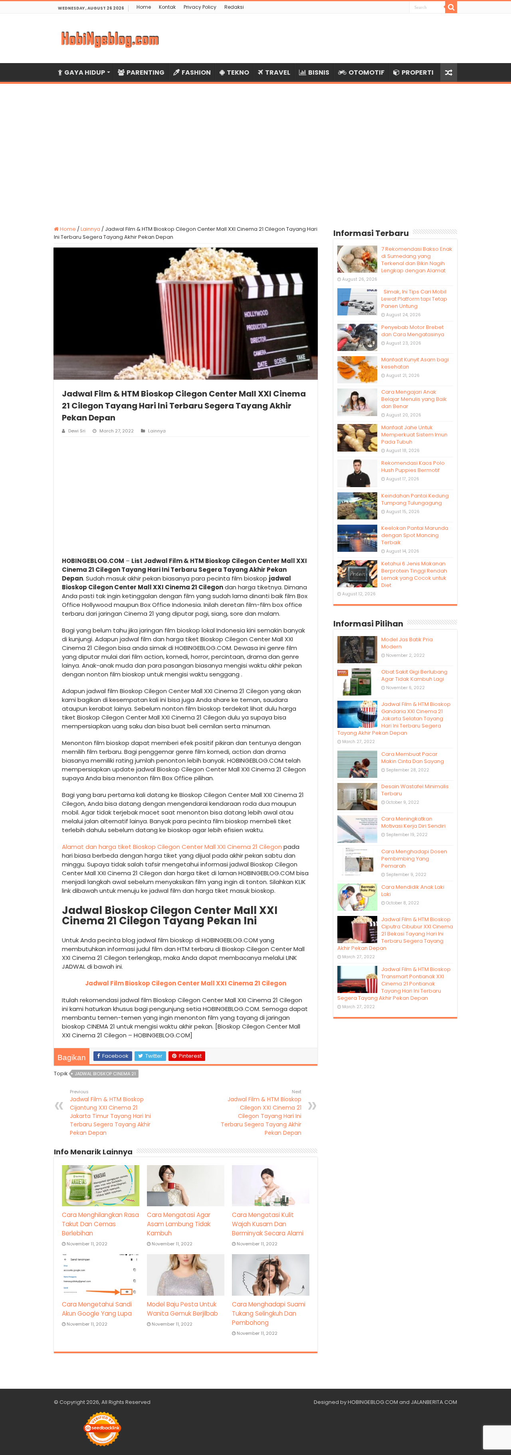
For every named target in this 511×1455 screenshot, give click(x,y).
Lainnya (90, 229)
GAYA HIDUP (84, 72)
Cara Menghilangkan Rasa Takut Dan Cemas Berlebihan (100, 1224)
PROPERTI (418, 72)
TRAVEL (277, 72)
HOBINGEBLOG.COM (373, 1402)
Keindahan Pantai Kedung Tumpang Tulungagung (415, 499)
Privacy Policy (200, 7)
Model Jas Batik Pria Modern (407, 643)
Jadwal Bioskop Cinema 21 (105, 1073)
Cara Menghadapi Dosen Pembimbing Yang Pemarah (414, 859)
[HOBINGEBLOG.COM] (110, 38)
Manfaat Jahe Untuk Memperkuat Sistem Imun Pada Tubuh (414, 435)
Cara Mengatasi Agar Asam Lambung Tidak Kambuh (178, 1224)
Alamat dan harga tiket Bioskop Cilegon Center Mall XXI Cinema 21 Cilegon (172, 846)
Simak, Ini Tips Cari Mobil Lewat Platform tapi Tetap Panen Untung (414, 299)
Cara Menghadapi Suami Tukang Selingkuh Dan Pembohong (268, 1313)
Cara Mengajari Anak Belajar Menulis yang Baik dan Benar (414, 399)
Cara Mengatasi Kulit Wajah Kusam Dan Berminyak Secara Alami (267, 1224)
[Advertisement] (255, 150)
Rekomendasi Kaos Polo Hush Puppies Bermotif (413, 466)
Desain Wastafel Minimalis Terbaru (415, 790)
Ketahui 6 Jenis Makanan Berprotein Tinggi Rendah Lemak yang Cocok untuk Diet (414, 574)
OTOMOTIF (366, 72)
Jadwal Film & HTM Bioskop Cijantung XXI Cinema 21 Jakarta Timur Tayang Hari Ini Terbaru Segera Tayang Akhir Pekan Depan (110, 1112)
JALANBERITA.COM (434, 1402)
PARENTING (145, 72)
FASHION (196, 72)
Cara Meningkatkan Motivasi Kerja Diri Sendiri (413, 822)
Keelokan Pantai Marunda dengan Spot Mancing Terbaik (414, 535)
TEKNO (238, 72)
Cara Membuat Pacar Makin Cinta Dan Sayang (412, 757)
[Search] (451, 7)
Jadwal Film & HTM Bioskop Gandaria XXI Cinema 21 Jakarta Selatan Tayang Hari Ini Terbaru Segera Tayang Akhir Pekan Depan (394, 718)
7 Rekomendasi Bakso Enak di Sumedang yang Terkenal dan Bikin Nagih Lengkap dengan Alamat (416, 259)
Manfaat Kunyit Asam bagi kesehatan (415, 363)
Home (144, 7)
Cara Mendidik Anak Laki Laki (412, 890)
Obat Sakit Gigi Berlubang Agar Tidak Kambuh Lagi (414, 675)
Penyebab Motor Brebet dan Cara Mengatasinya (412, 330)
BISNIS (318, 72)
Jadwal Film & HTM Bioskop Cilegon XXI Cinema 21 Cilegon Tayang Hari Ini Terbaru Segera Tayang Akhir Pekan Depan (261, 1112)
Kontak (167, 7)
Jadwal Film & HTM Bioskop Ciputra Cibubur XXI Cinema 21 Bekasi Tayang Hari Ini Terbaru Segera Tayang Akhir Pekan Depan (395, 934)
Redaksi (234, 7)
